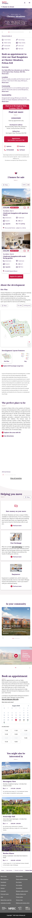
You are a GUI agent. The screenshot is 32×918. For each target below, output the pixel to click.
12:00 (25, 730)
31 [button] (4, 722)
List (28, 184)
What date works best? (8, 702)
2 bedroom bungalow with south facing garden (14, 257)
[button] (11, 321)
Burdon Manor (8, 853)
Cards (24, 184)
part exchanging (17, 547)
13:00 (15, 734)
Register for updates (16, 276)
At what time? (5, 726)
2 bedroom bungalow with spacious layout (15, 214)
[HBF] (28, 908)
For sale (20, 305)
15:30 (6, 741)
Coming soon (27, 305)
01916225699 (16, 118)
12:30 (6, 734)
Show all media (7, 36)
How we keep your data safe (10, 699)
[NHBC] (12, 908)
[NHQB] (20, 908)
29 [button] (24, 720)
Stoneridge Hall (9, 816)
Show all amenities (16, 478)
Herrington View (9, 781)
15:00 (25, 738)
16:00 (15, 741)
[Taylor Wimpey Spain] (4, 908)
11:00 (6, 730)
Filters (6, 185)
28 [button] (20, 720)
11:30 (15, 730)
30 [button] (28, 720)
